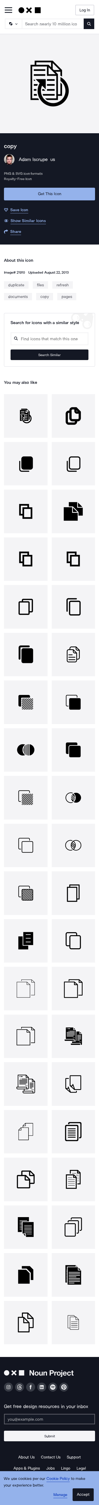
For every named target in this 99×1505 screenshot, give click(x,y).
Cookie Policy (58, 1478)
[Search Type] (13, 24)
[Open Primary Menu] (8, 10)
